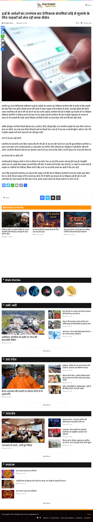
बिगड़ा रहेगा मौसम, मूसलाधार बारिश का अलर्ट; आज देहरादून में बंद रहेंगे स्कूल (76, 441)
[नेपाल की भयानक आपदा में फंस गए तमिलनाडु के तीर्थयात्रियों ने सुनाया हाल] (54, 324)
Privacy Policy (54, 518)
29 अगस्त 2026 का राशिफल (26, 491)
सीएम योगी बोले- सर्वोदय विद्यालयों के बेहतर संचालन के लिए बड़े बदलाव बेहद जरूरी (76, 377)
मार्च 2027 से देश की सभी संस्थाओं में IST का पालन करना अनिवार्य (76, 332)
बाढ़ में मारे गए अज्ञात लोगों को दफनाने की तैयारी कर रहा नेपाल (76, 312)
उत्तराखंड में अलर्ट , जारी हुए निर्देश (17, 445)
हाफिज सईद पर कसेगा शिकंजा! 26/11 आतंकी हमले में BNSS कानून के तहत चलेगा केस (15, 231)
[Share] (2, 49)
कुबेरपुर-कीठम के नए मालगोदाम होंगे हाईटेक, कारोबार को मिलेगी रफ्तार (76, 366)
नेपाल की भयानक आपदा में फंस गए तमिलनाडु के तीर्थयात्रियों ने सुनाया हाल (76, 322)
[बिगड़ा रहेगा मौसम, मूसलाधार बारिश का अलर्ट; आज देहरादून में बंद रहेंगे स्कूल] (54, 443)
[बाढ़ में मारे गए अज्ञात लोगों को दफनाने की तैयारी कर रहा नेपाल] (54, 314)
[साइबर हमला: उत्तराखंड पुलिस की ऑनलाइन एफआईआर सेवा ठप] (54, 423)
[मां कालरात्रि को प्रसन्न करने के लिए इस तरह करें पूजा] (46, 219)
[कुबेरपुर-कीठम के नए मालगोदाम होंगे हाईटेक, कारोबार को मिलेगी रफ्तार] (54, 368)
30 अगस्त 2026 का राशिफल (26, 471)
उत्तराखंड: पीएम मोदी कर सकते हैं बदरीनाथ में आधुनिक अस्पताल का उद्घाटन (74, 432)
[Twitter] (2, 32)
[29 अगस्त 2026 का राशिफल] (8, 494)
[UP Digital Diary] (46, 5)
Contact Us (87, 518)
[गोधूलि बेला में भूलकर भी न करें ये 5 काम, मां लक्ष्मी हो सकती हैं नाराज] (8, 484)
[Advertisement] (46, 27)
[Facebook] (2, 27)
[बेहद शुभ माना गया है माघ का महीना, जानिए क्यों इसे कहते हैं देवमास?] (77, 219)
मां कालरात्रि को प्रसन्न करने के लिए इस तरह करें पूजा (46, 230)
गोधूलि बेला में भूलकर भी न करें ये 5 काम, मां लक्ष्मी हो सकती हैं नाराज (41, 481)
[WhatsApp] (2, 36)
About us (46, 518)
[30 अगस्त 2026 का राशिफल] (8, 474)
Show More (46, 351)
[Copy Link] (2, 45)
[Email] (2, 40)
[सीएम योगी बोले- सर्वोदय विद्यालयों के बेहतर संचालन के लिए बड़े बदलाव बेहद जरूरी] (54, 379)
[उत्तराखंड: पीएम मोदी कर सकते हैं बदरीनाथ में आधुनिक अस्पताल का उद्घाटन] (54, 433)
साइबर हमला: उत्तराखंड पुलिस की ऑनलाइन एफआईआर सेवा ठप (74, 420)
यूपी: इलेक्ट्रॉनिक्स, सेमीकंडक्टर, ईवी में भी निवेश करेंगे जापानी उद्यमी (76, 387)
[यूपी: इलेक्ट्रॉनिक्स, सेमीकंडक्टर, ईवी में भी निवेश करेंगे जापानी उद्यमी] (54, 389)
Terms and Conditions (67, 518)
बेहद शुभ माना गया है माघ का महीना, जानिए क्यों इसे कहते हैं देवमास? (77, 230)
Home (89, 514)
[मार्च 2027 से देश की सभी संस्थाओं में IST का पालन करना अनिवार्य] (54, 335)
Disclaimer (79, 518)
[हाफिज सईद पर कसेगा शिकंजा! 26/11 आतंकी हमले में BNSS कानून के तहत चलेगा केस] (15, 219)
